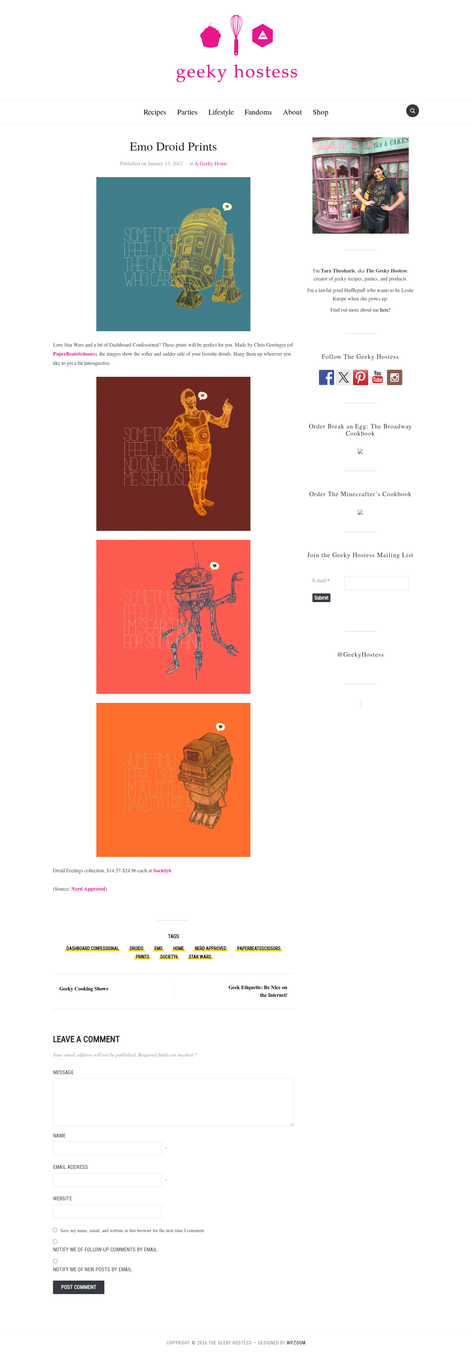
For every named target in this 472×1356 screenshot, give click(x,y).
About (292, 112)
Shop (320, 112)
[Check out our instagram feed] (394, 377)
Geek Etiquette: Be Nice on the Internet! (258, 990)
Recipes (155, 112)
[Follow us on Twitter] (343, 377)
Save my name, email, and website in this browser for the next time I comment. (132, 1230)
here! (385, 309)
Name (59, 1136)
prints (142, 956)
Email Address (70, 1167)
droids (137, 948)
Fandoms (258, 112)
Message (63, 1072)
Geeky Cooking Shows (83, 988)
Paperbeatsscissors (259, 948)
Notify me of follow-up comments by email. (105, 1250)
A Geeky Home (211, 163)
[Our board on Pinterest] (360, 377)
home (178, 948)
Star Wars (200, 956)
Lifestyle (221, 112)
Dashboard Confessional (92, 948)
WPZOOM (296, 1342)
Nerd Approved (88, 888)
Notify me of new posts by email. (93, 1269)
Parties (187, 112)
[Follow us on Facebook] (326, 377)
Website (62, 1199)
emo (158, 948)
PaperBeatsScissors (74, 353)
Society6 (162, 870)
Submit (321, 598)
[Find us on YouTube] (377, 377)
